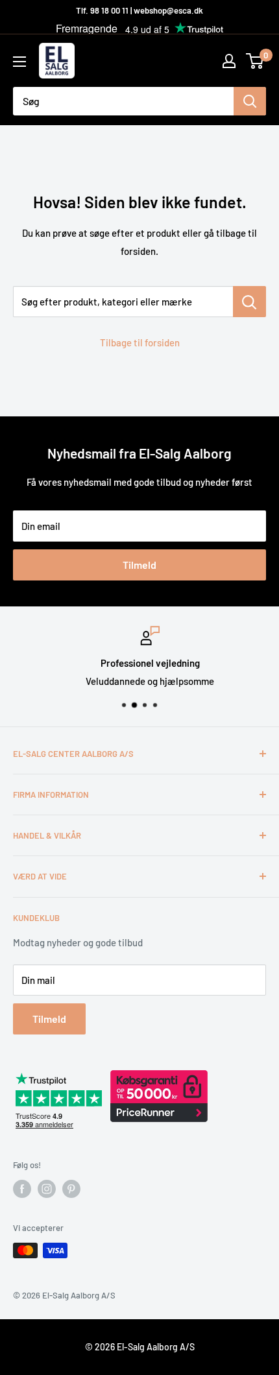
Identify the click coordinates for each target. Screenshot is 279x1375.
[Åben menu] (19, 61)
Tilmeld (139, 564)
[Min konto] (229, 61)
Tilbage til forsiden (140, 342)
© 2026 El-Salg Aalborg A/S (140, 1346)
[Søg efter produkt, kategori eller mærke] (249, 301)
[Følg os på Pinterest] (71, 1189)
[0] (255, 61)
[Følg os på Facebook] (22, 1189)
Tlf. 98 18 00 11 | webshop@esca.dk (139, 10)
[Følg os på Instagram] (47, 1189)
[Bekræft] (250, 101)
